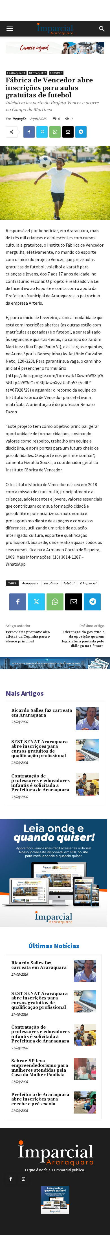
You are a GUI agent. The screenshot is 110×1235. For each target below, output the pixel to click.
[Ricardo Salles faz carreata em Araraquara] (87, 718)
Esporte (56, 73)
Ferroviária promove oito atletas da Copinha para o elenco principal (28, 637)
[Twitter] (42, 132)
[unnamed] (55, 58)
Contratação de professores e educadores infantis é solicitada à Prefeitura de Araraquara (40, 783)
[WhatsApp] (55, 132)
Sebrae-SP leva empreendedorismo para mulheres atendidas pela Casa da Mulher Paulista (39, 1068)
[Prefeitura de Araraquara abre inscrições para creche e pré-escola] (85, 1102)
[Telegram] (81, 132)
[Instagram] (23, 1179)
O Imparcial (88, 583)
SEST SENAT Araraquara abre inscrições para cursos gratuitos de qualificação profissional (39, 749)
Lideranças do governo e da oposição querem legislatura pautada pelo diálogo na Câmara (82, 639)
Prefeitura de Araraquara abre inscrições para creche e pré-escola (40, 1099)
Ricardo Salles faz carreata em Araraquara (41, 713)
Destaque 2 (37, 73)
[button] (10, 29)
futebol (68, 583)
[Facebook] (29, 132)
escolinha (51, 583)
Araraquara (16, 73)
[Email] (68, 132)
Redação (19, 118)
